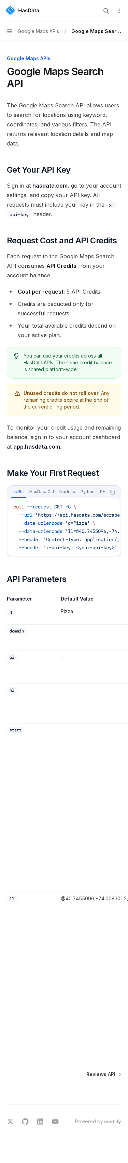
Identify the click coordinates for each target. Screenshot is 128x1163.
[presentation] (56, 492)
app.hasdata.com (36, 446)
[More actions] (119, 11)
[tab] (18, 492)
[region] (64, 818)
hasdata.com (50, 185)
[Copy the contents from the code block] (112, 492)
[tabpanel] (64, 527)
